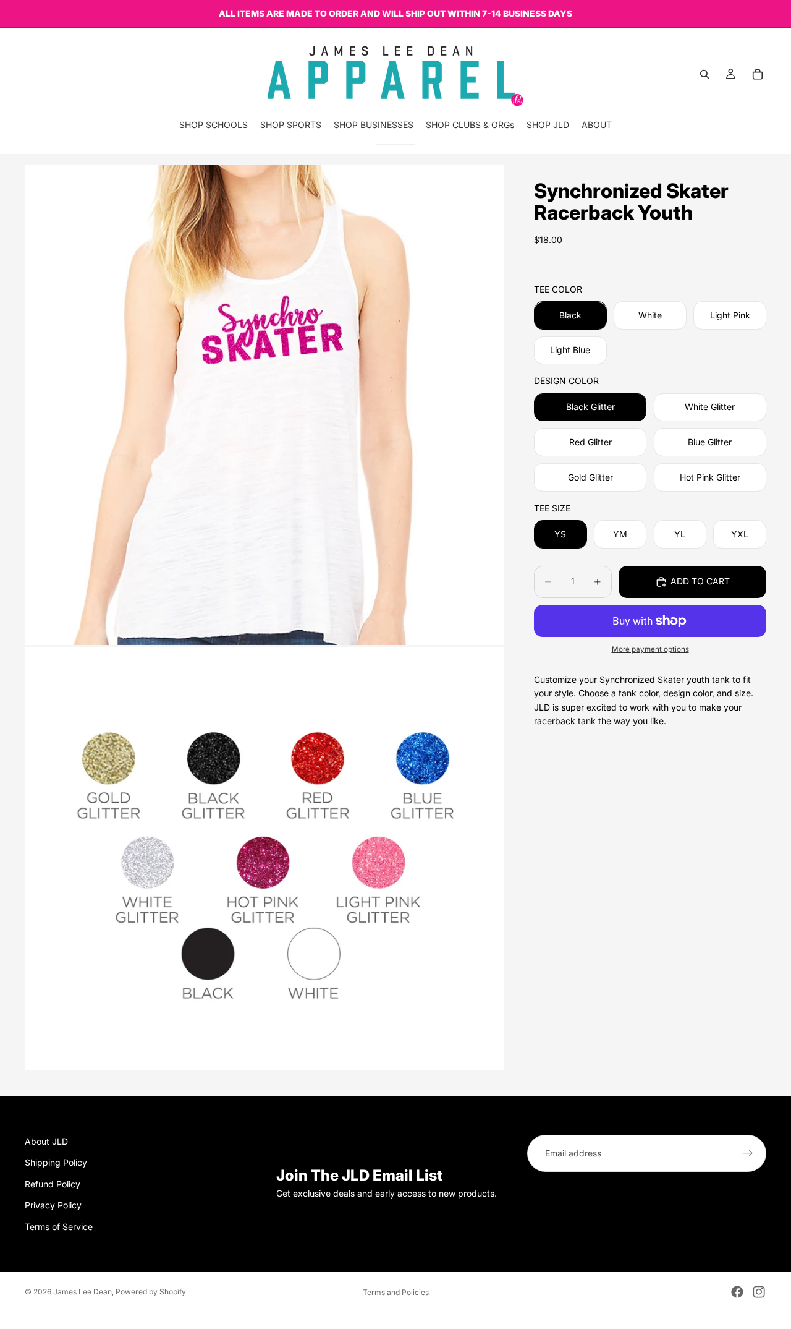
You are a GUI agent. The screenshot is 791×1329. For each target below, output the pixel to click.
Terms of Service (59, 1226)
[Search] (704, 74)
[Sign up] (748, 1153)
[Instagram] (758, 1291)
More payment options (650, 650)
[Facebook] (737, 1291)
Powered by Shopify (151, 1291)
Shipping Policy (56, 1162)
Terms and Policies (396, 1292)
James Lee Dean (82, 1291)
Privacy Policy (53, 1205)
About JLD (46, 1141)
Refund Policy (52, 1184)
